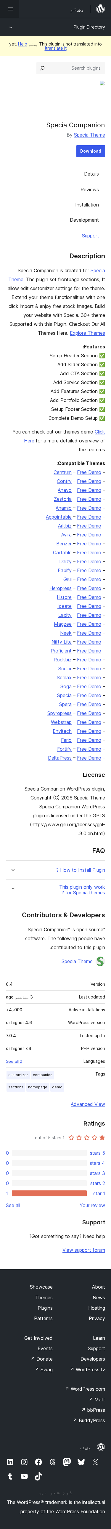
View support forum (83, 1250)
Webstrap (61, 722)
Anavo (65, 490)
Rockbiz (63, 660)
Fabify (65, 570)
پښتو (85, 1447)
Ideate (64, 606)
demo (57, 1087)
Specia (64, 695)
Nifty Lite (62, 642)
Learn (99, 1338)
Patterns (43, 1318)
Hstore (64, 597)
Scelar (65, 669)
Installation (87, 205)
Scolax (64, 677)
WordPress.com (85, 1389)
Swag (44, 1369)
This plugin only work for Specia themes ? (82, 890)
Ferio (66, 740)
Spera (65, 704)
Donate (41, 1359)
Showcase (41, 1287)
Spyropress (59, 713)
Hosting (96, 1308)
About (98, 1287)
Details (91, 174)
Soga (66, 686)
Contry (64, 481)
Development (84, 220)
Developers (93, 1359)
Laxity (65, 615)
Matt (97, 1400)
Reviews (90, 190)
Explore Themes (87, 333)
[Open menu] (9, 9)
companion (42, 1075)
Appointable (59, 517)
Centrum (63, 472)
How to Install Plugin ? (80, 870)
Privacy (97, 1318)
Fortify (64, 749)
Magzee (63, 624)
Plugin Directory (89, 26)
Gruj (67, 579)
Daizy (65, 561)
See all (13, 1205)
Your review (92, 1205)
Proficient (61, 651)
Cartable (62, 552)
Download (90, 151)
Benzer (64, 544)
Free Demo (89, 472)
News (99, 1297)
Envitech (62, 731)
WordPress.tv (87, 1369)
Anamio (64, 508)
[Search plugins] (42, 68)
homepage (37, 1087)
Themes (44, 1297)
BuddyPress (89, 1420)
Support (90, 236)
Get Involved (38, 1338)
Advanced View (88, 1104)
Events (45, 1348)
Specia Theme (89, 135)
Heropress (60, 588)
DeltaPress (60, 758)
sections (15, 1087)
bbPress (93, 1410)
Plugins (45, 1308)
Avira (66, 535)
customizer (18, 1075)
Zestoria (63, 499)
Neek (66, 633)
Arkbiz (65, 526)
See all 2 (14, 1061)
